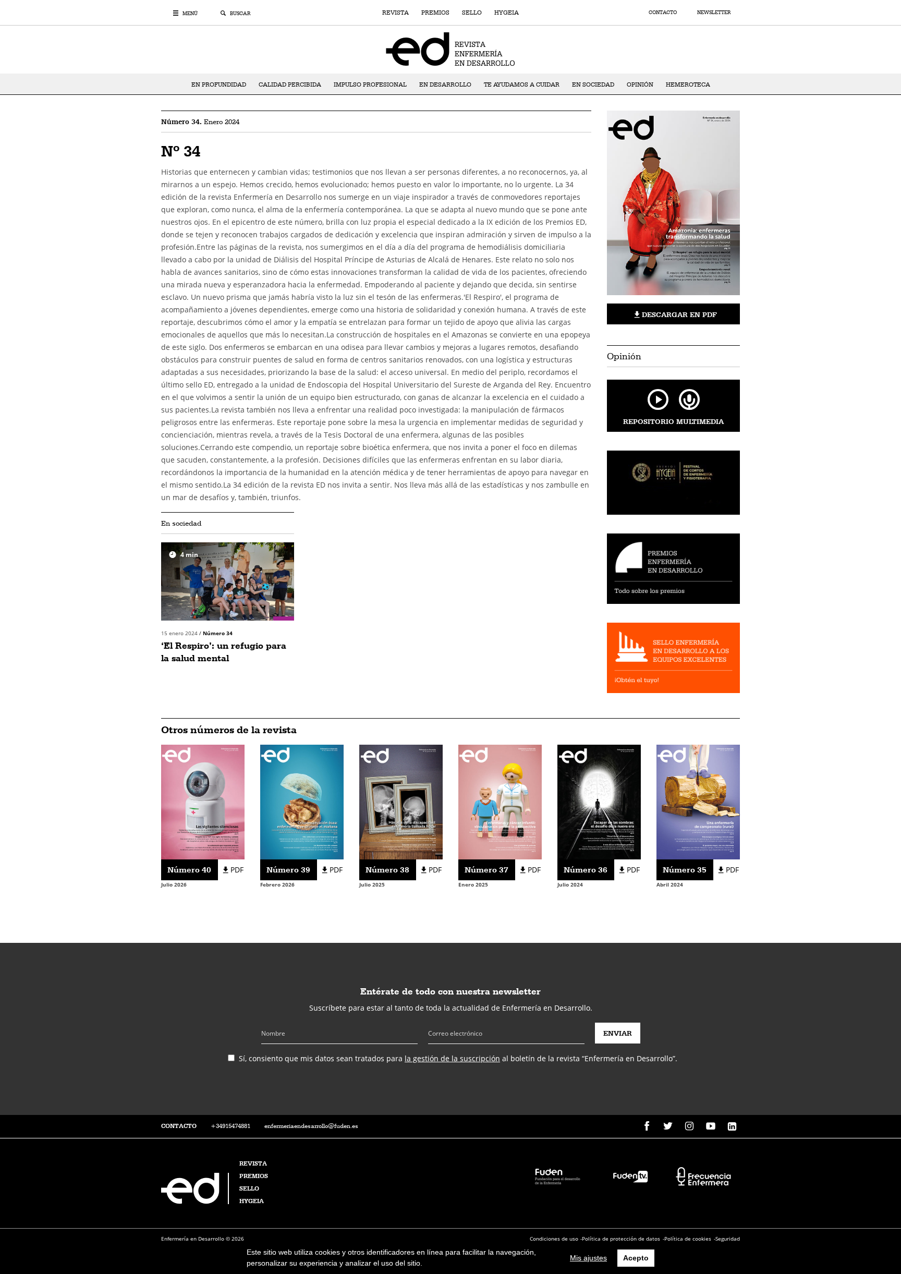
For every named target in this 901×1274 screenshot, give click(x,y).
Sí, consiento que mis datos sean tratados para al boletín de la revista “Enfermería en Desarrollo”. (458, 1058)
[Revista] (450, 48)
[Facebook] (646, 1126)
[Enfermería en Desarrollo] (196, 1201)
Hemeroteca (688, 84)
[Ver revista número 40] (203, 801)
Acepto (636, 1258)
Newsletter (713, 12)
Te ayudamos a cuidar (521, 84)
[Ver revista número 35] (698, 801)
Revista (395, 12)
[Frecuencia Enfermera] (703, 1176)
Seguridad (727, 1238)
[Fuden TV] (630, 1176)
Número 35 (685, 870)
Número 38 (387, 870)
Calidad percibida (290, 84)
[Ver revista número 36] (599, 801)
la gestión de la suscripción (452, 1058)
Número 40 (189, 870)
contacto (179, 1126)
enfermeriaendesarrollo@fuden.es (311, 1126)
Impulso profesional (370, 84)
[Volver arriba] (860, 1233)
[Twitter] (668, 1126)
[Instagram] (689, 1126)
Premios (435, 12)
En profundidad (218, 84)
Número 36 (585, 870)
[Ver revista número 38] (401, 801)
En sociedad (593, 84)
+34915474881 (230, 1126)
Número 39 (288, 870)
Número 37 (486, 870)
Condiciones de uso (554, 1238)
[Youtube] (711, 1126)
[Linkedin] (732, 1126)
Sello (472, 12)
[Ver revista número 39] (302, 801)
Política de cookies (687, 1238)
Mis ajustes (588, 1258)
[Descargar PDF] (673, 207)
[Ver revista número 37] (500, 801)
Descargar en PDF (678, 314)
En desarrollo (445, 84)
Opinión (640, 84)
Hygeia (506, 12)
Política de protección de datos (621, 1238)
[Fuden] (557, 1176)
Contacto (663, 12)
